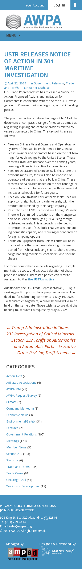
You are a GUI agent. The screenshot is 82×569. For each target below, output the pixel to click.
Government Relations (49, 83)
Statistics (12, 460)
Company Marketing (20, 408)
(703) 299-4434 (15, 522)
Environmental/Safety (21, 421)
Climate (11, 402)
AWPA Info (13, 389)
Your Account (35, 5)
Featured (12, 428)
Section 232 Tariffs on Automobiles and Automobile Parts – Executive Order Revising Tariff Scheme (43, 346)
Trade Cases (14, 473)
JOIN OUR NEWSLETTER (17, 510)
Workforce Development (23, 486)
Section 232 (14, 454)
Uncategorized (16, 480)
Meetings (12, 441)
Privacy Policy (11, 506)
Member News (16, 447)
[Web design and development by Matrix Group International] (58, 551)
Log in (59, 5)
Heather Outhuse (38, 88)
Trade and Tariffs (18, 467)
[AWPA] (37, 21)
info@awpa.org (20, 526)
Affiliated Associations (21, 382)
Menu (11, 35)
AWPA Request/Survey (21, 395)
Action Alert (14, 376)
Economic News (17, 415)
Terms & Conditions (39, 506)
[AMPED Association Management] (23, 554)
